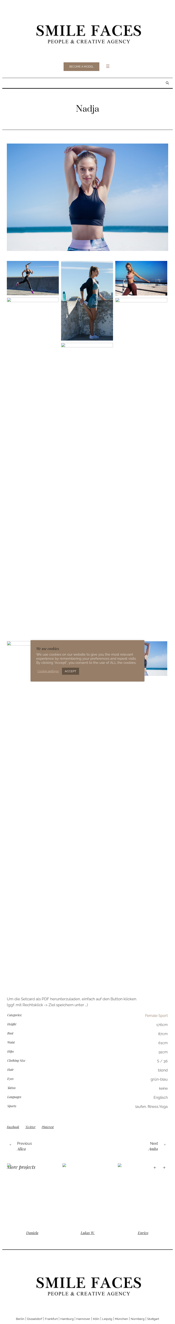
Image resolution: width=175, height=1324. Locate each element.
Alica (21, 1149)
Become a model (81, 66)
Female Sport (156, 1015)
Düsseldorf (34, 1319)
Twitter (30, 1127)
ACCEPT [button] (70, 671)
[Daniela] (35, 1194)
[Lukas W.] (90, 1194)
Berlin (20, 1319)
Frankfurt (51, 1319)
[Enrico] (146, 1194)
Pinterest (48, 1127)
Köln (96, 1319)
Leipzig (107, 1319)
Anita (153, 1149)
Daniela (35, 1232)
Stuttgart (153, 1319)
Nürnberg (137, 1319)
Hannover (83, 1319)
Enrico (146, 1232)
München (121, 1319)
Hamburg (67, 1319)
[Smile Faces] (87, 33)
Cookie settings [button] (48, 671)
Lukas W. (90, 1232)
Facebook (13, 1127)
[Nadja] (87, 197)
